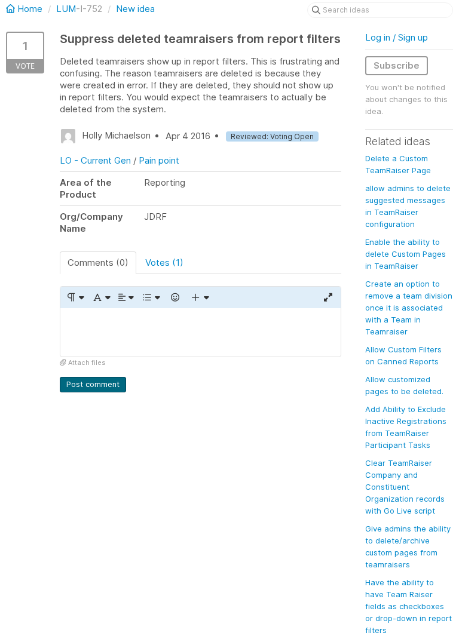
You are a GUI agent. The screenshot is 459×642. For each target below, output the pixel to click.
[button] (75, 297)
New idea (135, 8)
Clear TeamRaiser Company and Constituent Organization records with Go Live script (405, 486)
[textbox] (200, 332)
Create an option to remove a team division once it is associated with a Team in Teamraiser (408, 307)
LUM (66, 8)
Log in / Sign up (396, 37)
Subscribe (397, 65)
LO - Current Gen (95, 160)
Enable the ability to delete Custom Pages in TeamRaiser (405, 254)
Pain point (159, 160)
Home (30, 8)
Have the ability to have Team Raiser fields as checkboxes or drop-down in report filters (408, 606)
